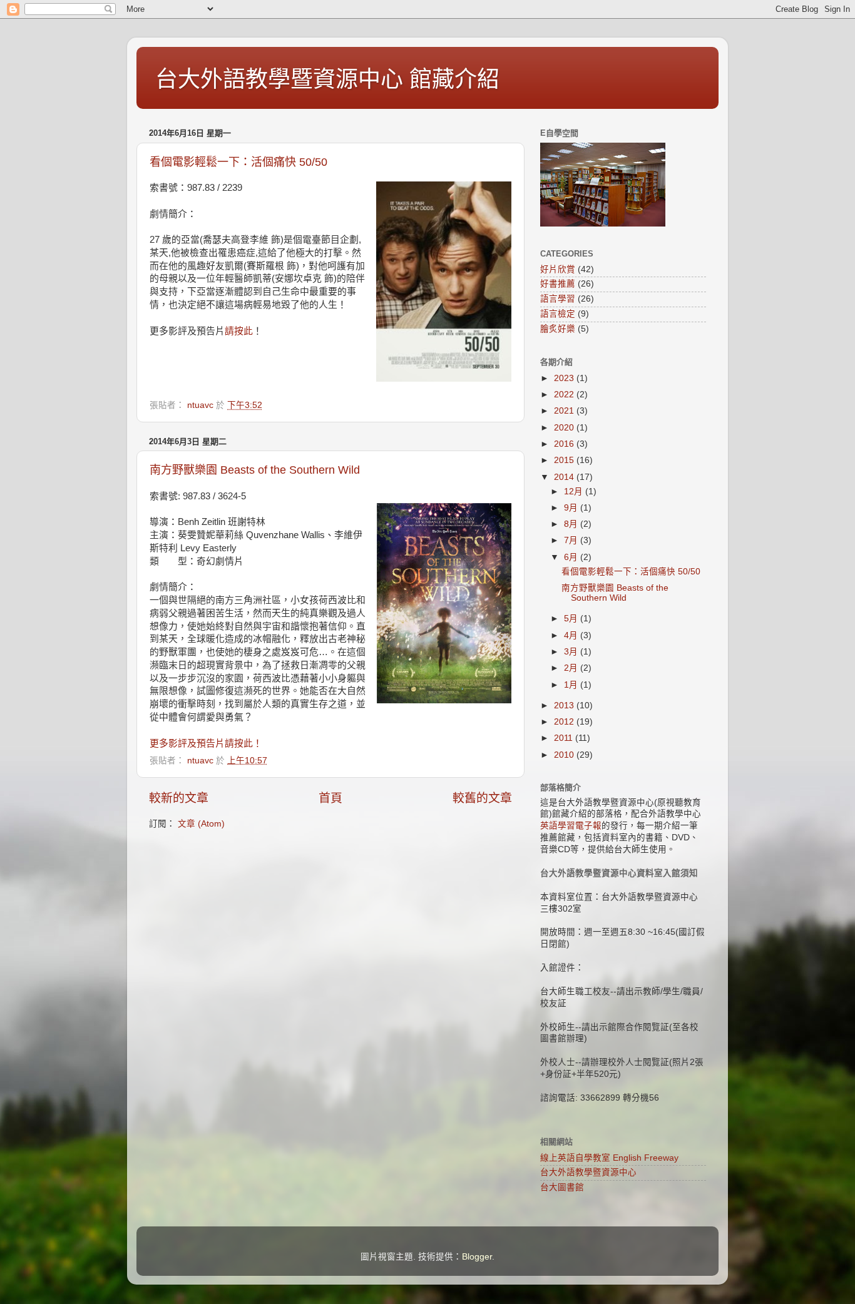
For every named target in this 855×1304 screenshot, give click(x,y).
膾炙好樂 (557, 329)
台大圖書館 (562, 1187)
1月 (572, 685)
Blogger (477, 1256)
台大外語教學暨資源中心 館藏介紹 (327, 79)
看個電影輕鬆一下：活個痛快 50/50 (238, 162)
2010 (565, 755)
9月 (572, 507)
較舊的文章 (482, 798)
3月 (572, 651)
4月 (572, 635)
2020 (565, 427)
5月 (572, 618)
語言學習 (557, 298)
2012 (565, 721)
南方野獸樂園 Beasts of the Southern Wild (255, 470)
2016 (565, 444)
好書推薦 (557, 283)
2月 (572, 668)
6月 (572, 557)
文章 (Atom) (201, 823)
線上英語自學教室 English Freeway (609, 1158)
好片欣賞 (557, 269)
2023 (565, 378)
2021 (565, 410)
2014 (565, 477)
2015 (565, 460)
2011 (564, 738)
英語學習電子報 (571, 825)
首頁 (330, 798)
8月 (572, 524)
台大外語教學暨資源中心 (588, 1172)
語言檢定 (557, 313)
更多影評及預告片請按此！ (206, 743)
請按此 (239, 331)
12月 (574, 491)
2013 (565, 705)
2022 (565, 394)
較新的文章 (178, 798)
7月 (572, 540)
